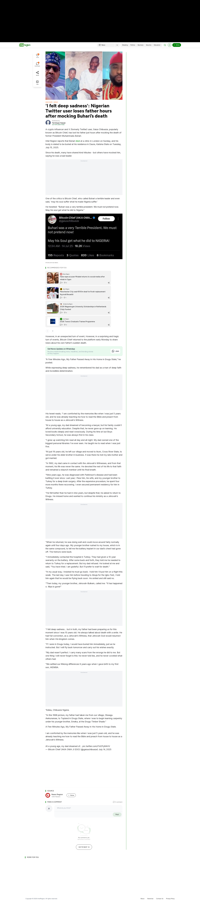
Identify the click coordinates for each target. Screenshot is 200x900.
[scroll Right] (53, 331)
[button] (37, 56)
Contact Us (159, 898)
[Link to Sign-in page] (169, 45)
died (78, 141)
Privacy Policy (170, 898)
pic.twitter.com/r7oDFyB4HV (96, 746)
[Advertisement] (100, 18)
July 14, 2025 (105, 749)
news (56, 102)
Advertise (150, 898)
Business (140, 45)
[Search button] (165, 45)
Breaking (125, 45)
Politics (132, 45)
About (142, 898)
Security (148, 45)
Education (157, 45)
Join (117, 351)
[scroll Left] (47, 331)
